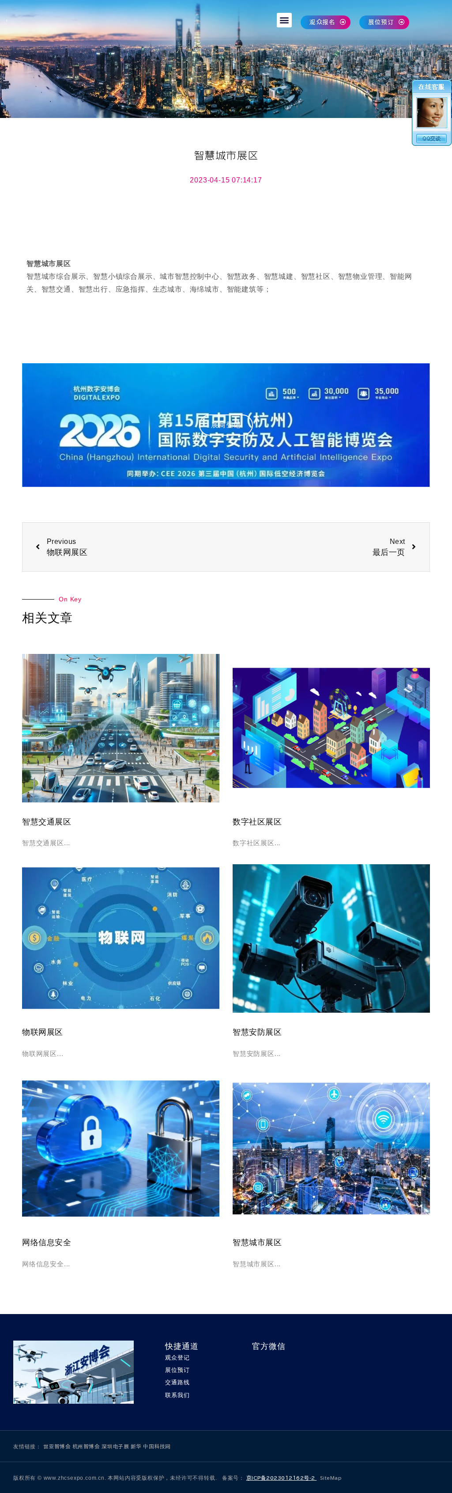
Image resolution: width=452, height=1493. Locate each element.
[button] (284, 20)
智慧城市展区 (257, 1242)
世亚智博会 (57, 1446)
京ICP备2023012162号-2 (281, 1477)
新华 (137, 1446)
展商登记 (226, 425)
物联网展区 (42, 1032)
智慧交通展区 (46, 821)
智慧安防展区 (257, 1032)
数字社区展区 (257, 821)
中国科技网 (157, 1446)
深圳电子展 (116, 1446)
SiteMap (331, 1477)
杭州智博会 (87, 1446)
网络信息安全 (46, 1242)
